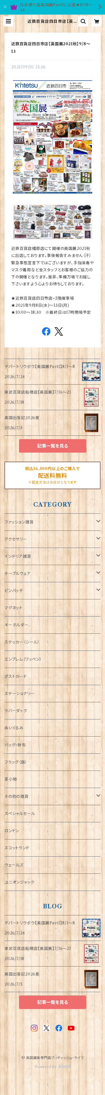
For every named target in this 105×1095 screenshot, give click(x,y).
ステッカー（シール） (22, 642)
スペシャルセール (19, 813)
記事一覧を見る (52, 446)
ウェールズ (14, 865)
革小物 (10, 779)
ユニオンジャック (19, 882)
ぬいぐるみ (14, 727)
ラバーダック (15, 710)
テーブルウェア (17, 573)
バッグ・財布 (15, 745)
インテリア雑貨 (17, 556)
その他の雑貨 (16, 796)
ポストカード (15, 676)
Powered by (46, 1067)
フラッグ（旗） (15, 762)
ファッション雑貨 (18, 522)
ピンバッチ (13, 590)
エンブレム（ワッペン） (23, 659)
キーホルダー (16, 624)
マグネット (13, 607)
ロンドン (11, 830)
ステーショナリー (19, 693)
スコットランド (16, 847)
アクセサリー (15, 539)
